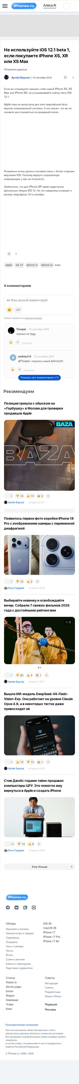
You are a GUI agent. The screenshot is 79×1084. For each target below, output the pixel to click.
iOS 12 (19, 265)
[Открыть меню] (5, 6)
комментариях (33, 318)
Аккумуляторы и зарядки (20, 933)
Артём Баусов (16, 502)
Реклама (50, 1009)
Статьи (10, 978)
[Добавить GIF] (18, 310)
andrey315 (24, 356)
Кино (9, 1009)
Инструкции (51, 983)
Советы (50, 978)
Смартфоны (12, 937)
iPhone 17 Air (51, 941)
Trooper (21, 329)
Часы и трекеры (15, 946)
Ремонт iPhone (53, 996)
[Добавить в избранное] (65, 77)
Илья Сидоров (16, 588)
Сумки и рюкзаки (15, 959)
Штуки (9, 955)
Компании (12, 1000)
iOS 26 (47, 923)
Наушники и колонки (17, 929)
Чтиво (9, 1004)
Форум (10, 995)
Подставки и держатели (19, 968)
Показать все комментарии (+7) (40, 377)
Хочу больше (39, 866)
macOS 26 (49, 928)
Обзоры (11, 923)
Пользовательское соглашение (22, 1024)
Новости (11, 982)
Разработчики (52, 992)
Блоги (9, 991)
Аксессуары (13, 986)
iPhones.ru (13, 1053)
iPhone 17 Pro (51, 937)
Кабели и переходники (18, 963)
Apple (9, 265)
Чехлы (9, 950)
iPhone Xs (47, 265)
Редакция (51, 1004)
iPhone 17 (49, 932)
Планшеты (11, 942)
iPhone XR (32, 265)
